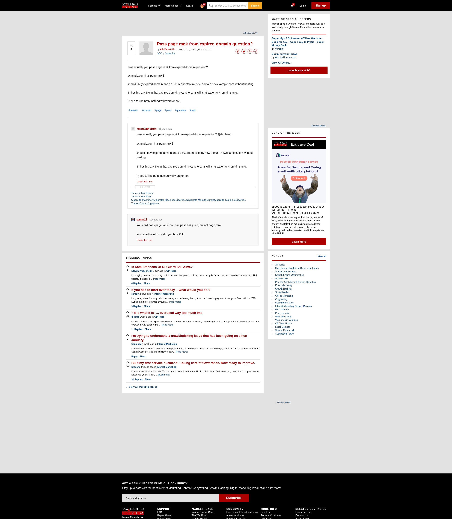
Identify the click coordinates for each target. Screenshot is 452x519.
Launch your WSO (299, 70)
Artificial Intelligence (285, 271)
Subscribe (170, 53)
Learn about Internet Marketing (242, 512)
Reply (134, 356)
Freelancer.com (303, 512)
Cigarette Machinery (142, 199)
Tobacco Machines (141, 196)
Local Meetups (282, 327)
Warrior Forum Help (285, 330)
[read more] (159, 279)
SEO (159, 53)
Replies (136, 283)
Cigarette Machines (165, 199)
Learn (190, 5)
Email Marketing (283, 285)
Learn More (299, 241)
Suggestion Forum (284, 333)
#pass (168, 110)
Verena (279, 48)
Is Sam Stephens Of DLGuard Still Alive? (162, 267)
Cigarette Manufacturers (200, 199)
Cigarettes (181, 199)
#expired (146, 110)
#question (180, 110)
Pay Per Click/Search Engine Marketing (295, 282)
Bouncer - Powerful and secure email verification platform (298, 210)
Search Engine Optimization (289, 275)
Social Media (282, 292)
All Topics (280, 264)
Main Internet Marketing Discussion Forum (297, 268)
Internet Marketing (164, 294)
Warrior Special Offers (203, 512)
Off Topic (171, 271)
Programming (282, 313)
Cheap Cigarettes (149, 203)
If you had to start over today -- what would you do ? (170, 290)
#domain (133, 110)
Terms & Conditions (271, 515)
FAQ (159, 512)
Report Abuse (164, 515)
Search (255, 5)
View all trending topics (141, 386)
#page (158, 110)
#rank (193, 110)
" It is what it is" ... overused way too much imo (167, 313)
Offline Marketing (284, 295)
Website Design (283, 316)
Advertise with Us (250, 33)
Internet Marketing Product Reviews (293, 306)
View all (322, 256)
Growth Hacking (283, 289)
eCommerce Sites (284, 302)
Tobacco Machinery (142, 193)
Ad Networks (281, 278)
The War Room (199, 515)
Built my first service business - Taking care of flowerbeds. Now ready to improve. (193, 363)
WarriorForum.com (285, 57)
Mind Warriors (282, 309)
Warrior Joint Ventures (286, 320)
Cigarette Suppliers (225, 199)
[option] (299, 192)
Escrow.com (301, 515)
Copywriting (281, 299)
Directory (265, 512)
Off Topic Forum (283, 323)
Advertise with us (235, 515)
